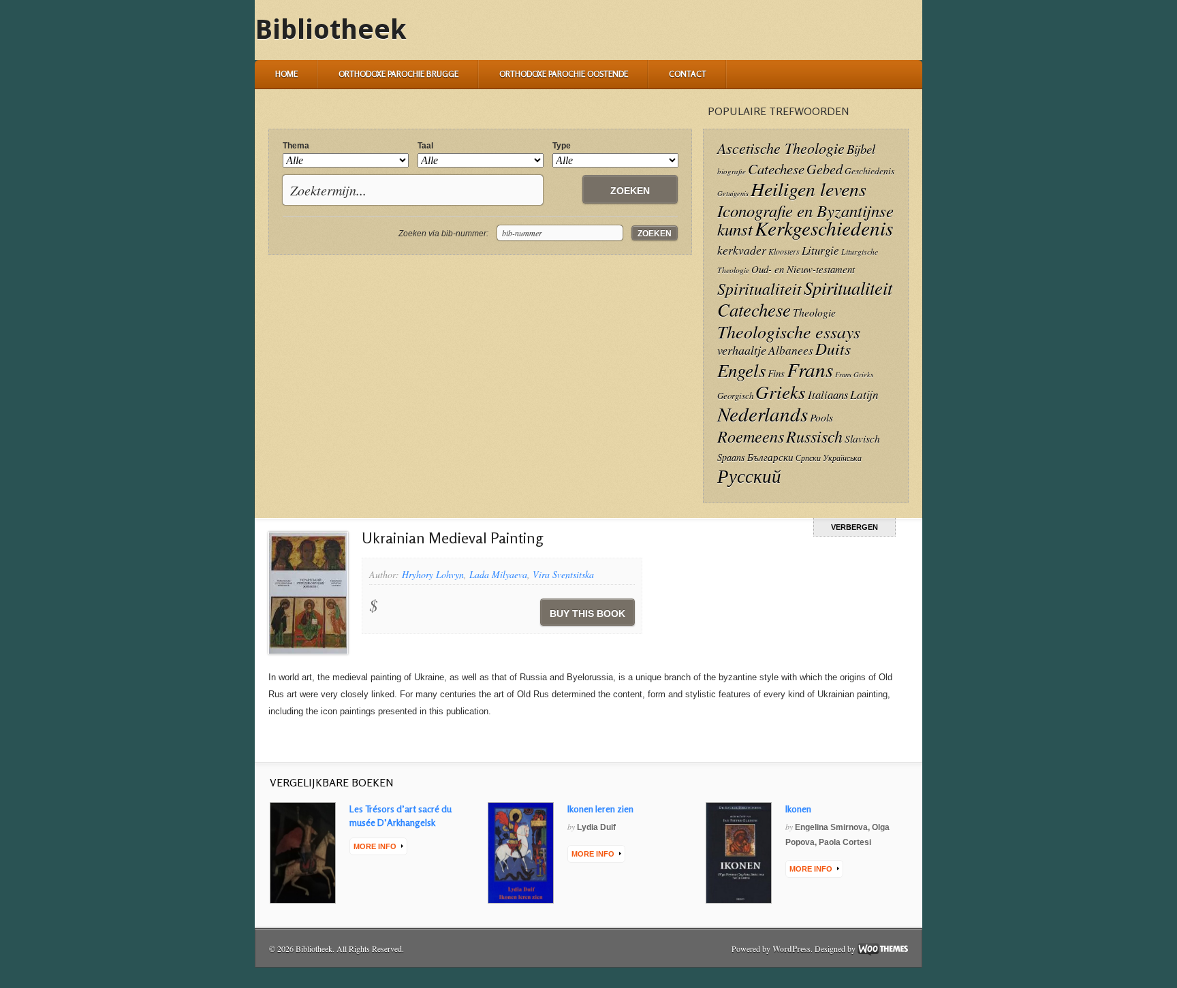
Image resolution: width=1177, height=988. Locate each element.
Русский (749, 475)
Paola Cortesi (845, 842)
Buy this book (587, 613)
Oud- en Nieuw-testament (803, 269)
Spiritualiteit (759, 288)
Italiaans (828, 394)
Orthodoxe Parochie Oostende (563, 74)
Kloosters (784, 251)
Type (561, 145)
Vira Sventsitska (563, 574)
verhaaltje (741, 350)
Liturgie (820, 250)
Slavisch (862, 438)
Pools (821, 417)
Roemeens (750, 436)
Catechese (776, 168)
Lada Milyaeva (498, 574)
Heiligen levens (808, 189)
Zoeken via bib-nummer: (443, 233)
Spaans (731, 457)
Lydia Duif (596, 827)
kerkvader (741, 250)
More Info (375, 846)
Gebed (824, 168)
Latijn (864, 394)
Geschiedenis (869, 170)
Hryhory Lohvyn (433, 574)
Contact (687, 74)
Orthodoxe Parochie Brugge (398, 74)
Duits (833, 348)
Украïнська (842, 457)
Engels (741, 369)
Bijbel (861, 148)
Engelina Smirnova (831, 827)
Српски (808, 458)
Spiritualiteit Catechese (804, 298)
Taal (425, 145)
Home (286, 74)
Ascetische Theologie (781, 148)
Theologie (814, 312)
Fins (776, 373)
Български (770, 457)
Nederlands (762, 413)
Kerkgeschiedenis (824, 227)
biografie (731, 171)
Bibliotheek (331, 30)
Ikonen (798, 808)
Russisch (814, 436)
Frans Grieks (854, 374)
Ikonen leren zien (600, 808)
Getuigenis (733, 193)
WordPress (791, 949)
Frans (810, 369)
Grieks (780, 391)
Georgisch (735, 395)
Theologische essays (788, 331)
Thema (296, 145)
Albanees (790, 350)
